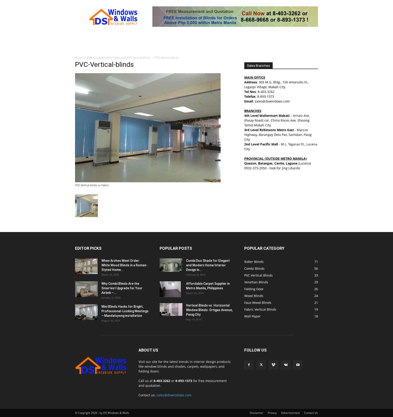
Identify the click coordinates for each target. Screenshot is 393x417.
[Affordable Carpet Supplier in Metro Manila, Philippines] (170, 289)
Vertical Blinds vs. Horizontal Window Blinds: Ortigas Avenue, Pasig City (209, 310)
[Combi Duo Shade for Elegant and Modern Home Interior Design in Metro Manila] (171, 265)
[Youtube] (297, 365)
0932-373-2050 (255, 168)
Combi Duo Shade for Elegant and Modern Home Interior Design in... (208, 265)
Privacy (272, 413)
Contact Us (311, 413)
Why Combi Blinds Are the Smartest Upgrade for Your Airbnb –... (121, 288)
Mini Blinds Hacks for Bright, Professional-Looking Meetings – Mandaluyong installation (125, 311)
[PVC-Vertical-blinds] (148, 181)
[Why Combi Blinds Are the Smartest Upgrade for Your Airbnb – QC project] (86, 289)
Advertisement (290, 413)
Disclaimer (256, 413)
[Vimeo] (273, 365)
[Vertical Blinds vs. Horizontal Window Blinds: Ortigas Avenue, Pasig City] (171, 309)
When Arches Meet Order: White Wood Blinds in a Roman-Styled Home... (124, 265)
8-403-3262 (266, 92)
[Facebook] (248, 365)
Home (79, 58)
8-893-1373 (265, 96)
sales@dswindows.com (173, 395)
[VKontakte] (285, 365)
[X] (261, 365)
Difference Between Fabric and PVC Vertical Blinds (119, 58)
